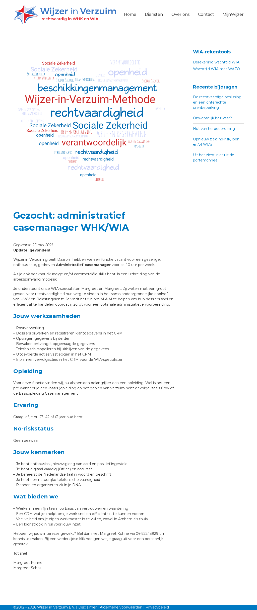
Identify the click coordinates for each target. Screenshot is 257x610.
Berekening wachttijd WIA (216, 62)
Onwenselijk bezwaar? (212, 118)
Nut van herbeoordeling (214, 128)
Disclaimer (87, 607)
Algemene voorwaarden (121, 607)
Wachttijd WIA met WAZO (216, 69)
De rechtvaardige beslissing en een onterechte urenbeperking (217, 102)
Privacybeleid (157, 607)
